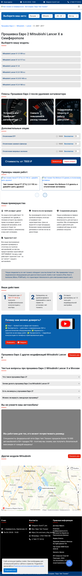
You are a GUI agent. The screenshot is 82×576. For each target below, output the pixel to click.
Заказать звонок (58, 552)
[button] (45, 195)
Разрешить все (10, 570)
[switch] (77, 136)
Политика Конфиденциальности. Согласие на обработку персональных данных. (61, 532)
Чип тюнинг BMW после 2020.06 (61, 548)
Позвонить (11, 342)
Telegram (22, 342)
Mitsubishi (20, 26)
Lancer (28, 26)
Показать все (74, 355)
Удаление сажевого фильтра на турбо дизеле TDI (62, 542)
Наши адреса (8, 2)
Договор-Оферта (58, 525)
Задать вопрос (69, 161)
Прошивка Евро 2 (7, 26)
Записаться (56, 161)
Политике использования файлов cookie (29, 566)
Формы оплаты (58, 538)
